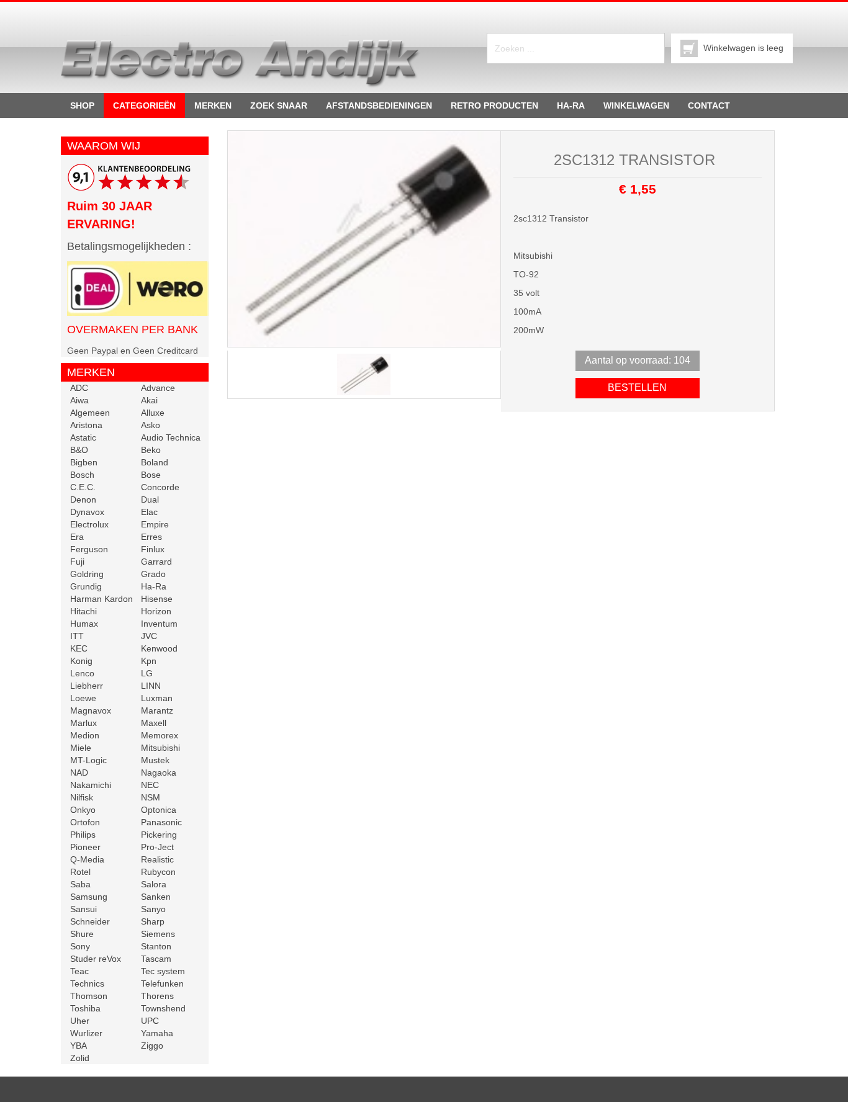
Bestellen (637, 387)
